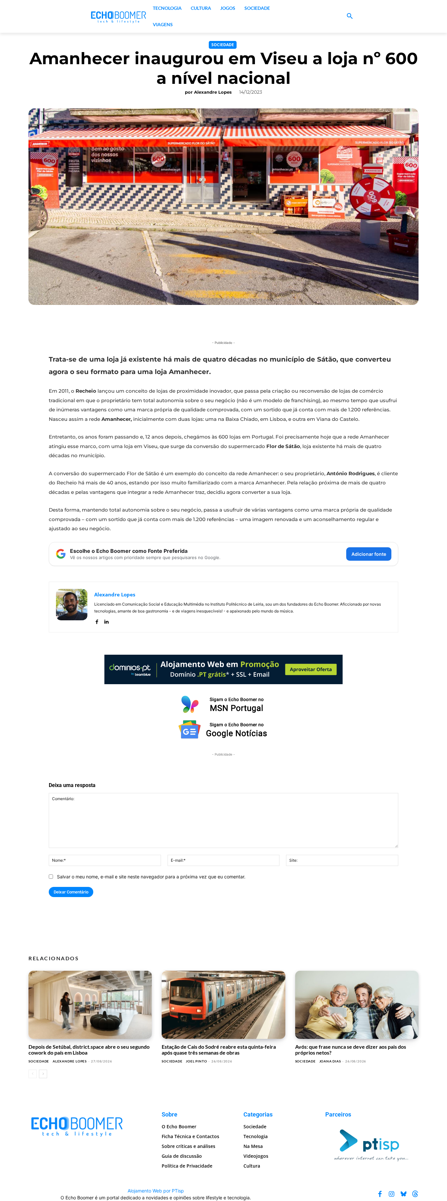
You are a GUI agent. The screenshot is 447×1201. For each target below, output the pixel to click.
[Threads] (415, 1194)
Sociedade (222, 44)
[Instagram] (391, 1194)
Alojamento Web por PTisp (156, 1190)
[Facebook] (96, 620)
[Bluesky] (403, 1194)
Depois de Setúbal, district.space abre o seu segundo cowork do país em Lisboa (89, 1049)
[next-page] (43, 1074)
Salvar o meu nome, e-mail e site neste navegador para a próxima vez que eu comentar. (151, 876)
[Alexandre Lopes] (71, 607)
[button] (350, 16)
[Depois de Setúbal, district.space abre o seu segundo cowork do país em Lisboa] (90, 1005)
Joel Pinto (196, 1061)
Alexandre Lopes (213, 92)
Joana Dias (330, 1061)
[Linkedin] (106, 620)
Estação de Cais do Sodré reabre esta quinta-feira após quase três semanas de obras (219, 1049)
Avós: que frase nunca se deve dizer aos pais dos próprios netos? (350, 1049)
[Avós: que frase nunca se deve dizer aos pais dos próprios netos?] (357, 1005)
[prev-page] (32, 1074)
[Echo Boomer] (118, 16)
